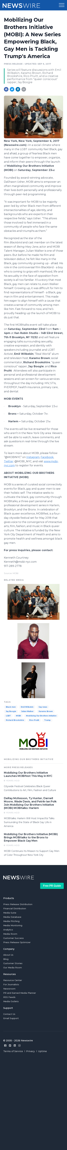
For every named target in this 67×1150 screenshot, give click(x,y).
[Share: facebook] (6, 89)
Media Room (10, 934)
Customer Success (13, 938)
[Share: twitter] (12, 89)
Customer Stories (12, 963)
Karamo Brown (46, 711)
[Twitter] (10, 1045)
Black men (11, 707)
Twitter (8, 461)
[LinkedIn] (15, 1045)
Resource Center (12, 980)
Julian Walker (27, 711)
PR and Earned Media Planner (19, 993)
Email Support (11, 1018)
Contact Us (9, 1014)
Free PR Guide (52, 885)
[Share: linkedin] (18, 89)
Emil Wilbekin (27, 707)
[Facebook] (5, 1045)
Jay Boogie (11, 711)
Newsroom (9, 988)
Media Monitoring (12, 925)
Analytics (8, 929)
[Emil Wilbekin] (33, 680)
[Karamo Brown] (33, 640)
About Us (8, 955)
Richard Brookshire (15, 720)
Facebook (47, 457)
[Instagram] (19, 1045)
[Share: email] (24, 89)
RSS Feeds (9, 997)
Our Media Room (12, 967)
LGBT (8, 716)
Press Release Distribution (17, 904)
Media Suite (9, 912)
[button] (61, 5)
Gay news (43, 707)
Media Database (12, 917)
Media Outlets (11, 1001)
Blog (5, 959)
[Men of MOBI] (33, 137)
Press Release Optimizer (17, 942)
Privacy (30, 1051)
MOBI (18, 716)
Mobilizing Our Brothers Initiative (41, 716)
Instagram (33, 457)
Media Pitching (11, 921)
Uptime (42, 1051)
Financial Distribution (14, 908)
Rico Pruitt (34, 720)
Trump (47, 720)
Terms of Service (13, 1051)
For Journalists (11, 984)
